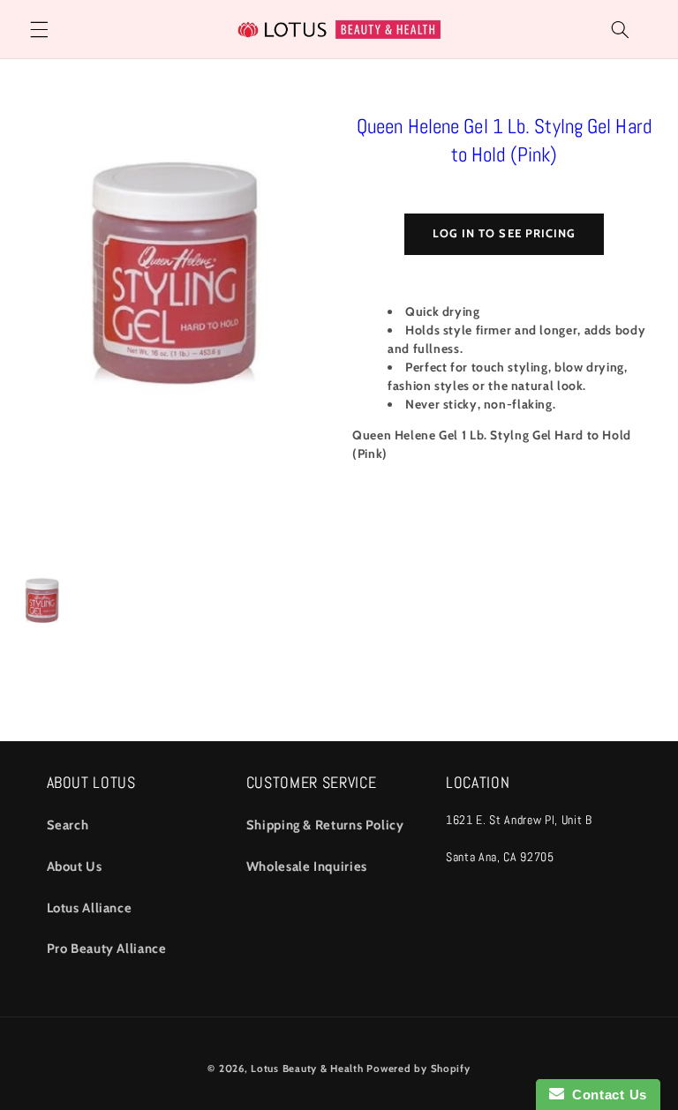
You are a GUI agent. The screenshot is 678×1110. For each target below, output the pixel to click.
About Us (74, 866)
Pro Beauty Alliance (107, 948)
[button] (39, 29)
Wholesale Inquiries (306, 866)
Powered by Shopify (418, 1068)
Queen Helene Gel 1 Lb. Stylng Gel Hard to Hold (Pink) (504, 140)
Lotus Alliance (89, 908)
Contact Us (605, 1094)
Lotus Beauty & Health (307, 1068)
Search (68, 825)
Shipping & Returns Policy (325, 825)
